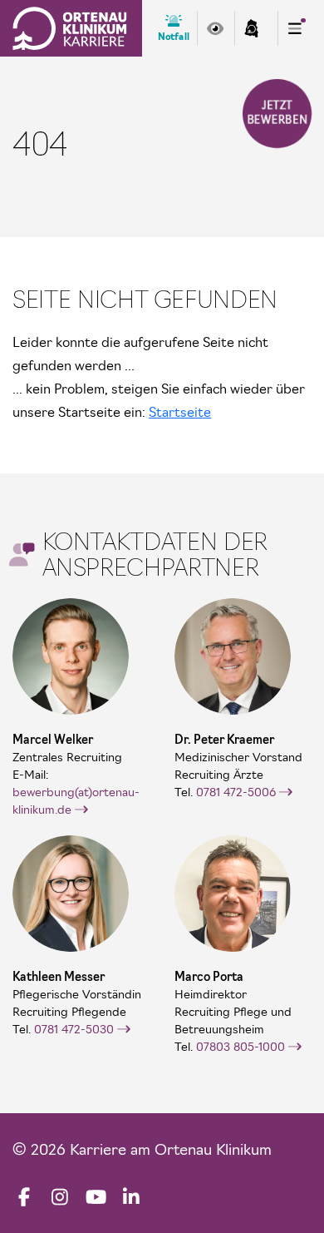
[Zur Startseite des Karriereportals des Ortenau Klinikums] (69, 28)
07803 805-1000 (240, 1046)
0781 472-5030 (74, 1029)
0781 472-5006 (236, 792)
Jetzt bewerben (277, 113)
